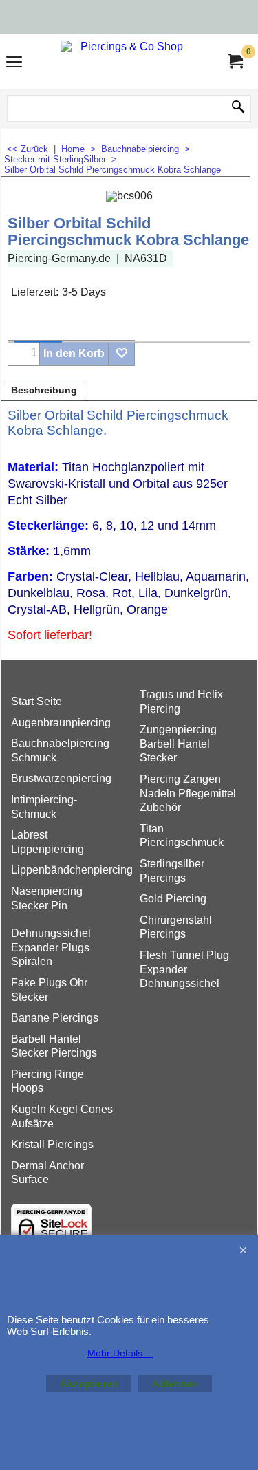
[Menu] (14, 63)
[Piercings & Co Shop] (126, 62)
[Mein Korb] (234, 61)
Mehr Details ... (120, 1353)
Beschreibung (44, 390)
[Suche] (238, 108)
